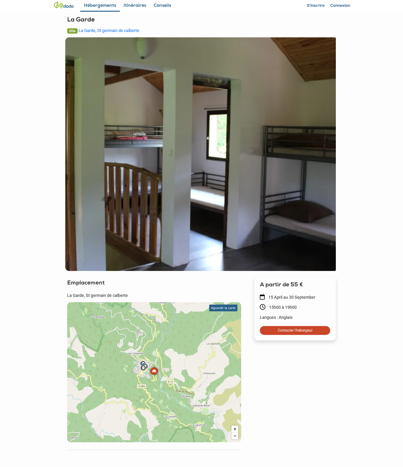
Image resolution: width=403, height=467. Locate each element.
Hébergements (100, 6)
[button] (154, 372)
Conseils (162, 6)
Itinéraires (135, 6)
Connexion (340, 6)
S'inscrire (316, 6)
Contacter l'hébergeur (295, 330)
